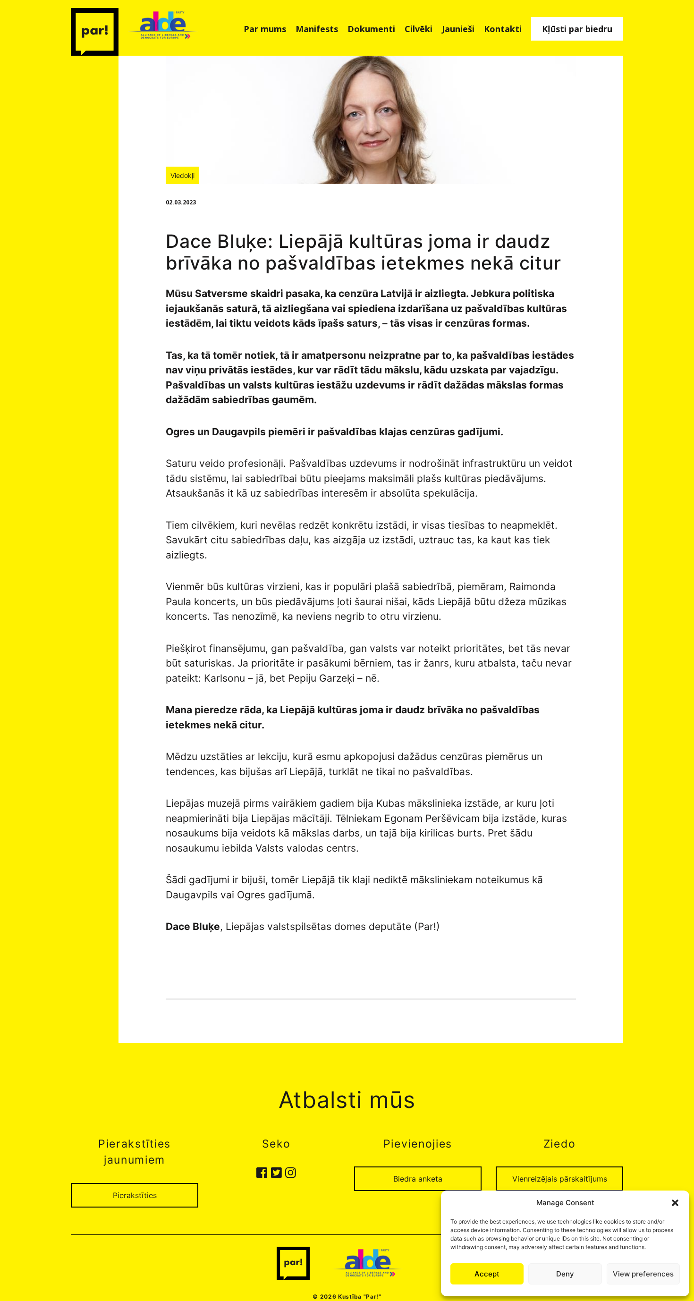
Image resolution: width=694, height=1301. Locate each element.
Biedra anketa (417, 1178)
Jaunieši (458, 28)
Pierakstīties (135, 1195)
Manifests (317, 28)
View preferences (643, 1273)
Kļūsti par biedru (577, 28)
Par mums (265, 28)
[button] (675, 1203)
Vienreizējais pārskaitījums (559, 1178)
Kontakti (503, 28)
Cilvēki (418, 28)
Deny (565, 1273)
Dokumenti (371, 28)
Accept (486, 1273)
